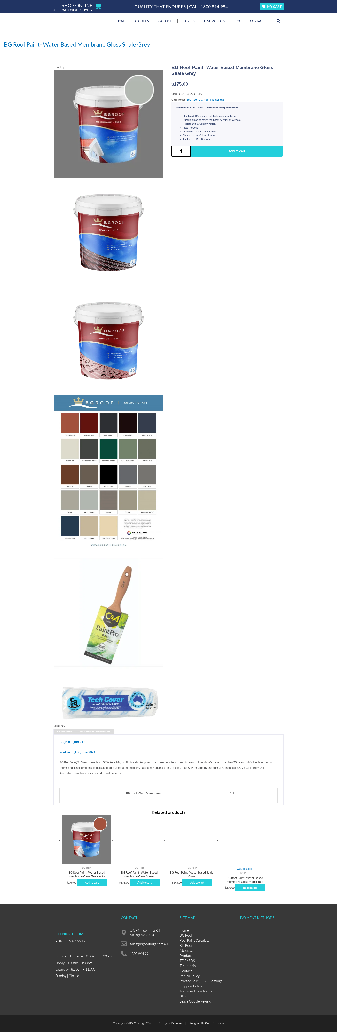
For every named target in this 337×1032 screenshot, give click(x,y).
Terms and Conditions (196, 991)
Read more (250, 887)
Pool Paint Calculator (195, 940)
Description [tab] (65, 731)
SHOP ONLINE (77, 5)
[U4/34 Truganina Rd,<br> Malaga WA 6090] (124, 933)
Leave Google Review (195, 1001)
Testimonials (214, 21)
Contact (257, 21)
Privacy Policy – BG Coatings (201, 981)
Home (121, 21)
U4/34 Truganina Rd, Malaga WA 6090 (145, 932)
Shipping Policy (191, 986)
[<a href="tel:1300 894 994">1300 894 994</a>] (124, 953)
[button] (278, 21)
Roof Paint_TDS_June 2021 (77, 752)
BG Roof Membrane (211, 99)
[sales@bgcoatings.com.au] (124, 944)
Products (165, 21)
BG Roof (192, 99)
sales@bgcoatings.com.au (149, 944)
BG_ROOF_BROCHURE (74, 742)
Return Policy (190, 976)
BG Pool (186, 935)
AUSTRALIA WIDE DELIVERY (72, 10)
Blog (237, 21)
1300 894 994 (214, 6)
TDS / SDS (188, 21)
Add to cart (237, 151)
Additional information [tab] (95, 731)
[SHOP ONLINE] (98, 6)
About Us (141, 21)
